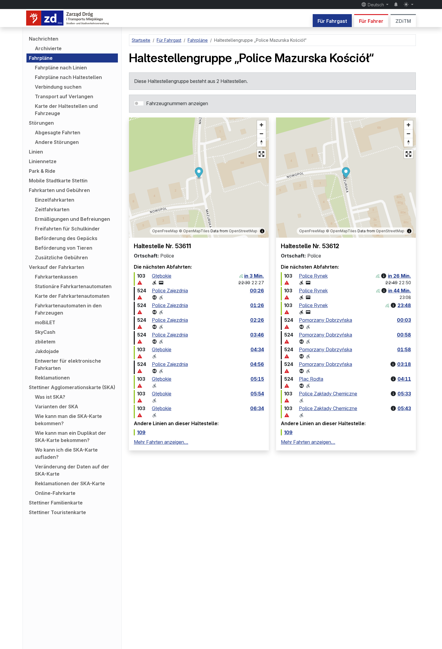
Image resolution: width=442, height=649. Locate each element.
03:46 (257, 335)
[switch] (139, 103)
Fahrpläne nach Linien (61, 68)
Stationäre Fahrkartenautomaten (73, 286)
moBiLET (45, 322)
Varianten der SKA (56, 407)
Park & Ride (42, 171)
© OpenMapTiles (194, 231)
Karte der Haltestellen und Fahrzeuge (66, 109)
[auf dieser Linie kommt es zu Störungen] (140, 282)
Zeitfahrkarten (52, 209)
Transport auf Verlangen (64, 96)
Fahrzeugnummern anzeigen (177, 103)
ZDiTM (403, 21)
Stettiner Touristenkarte (57, 512)
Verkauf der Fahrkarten (56, 267)
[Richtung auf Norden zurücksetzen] (261, 142)
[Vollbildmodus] (261, 154)
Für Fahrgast (332, 21)
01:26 (257, 305)
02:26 (257, 320)
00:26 (257, 291)
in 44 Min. (399, 291)
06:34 (257, 408)
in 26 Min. (399, 276)
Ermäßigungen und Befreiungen (72, 219)
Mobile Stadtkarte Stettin (58, 181)
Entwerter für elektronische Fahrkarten (68, 364)
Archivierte (48, 48)
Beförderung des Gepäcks (66, 238)
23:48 (404, 305)
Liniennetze (43, 161)
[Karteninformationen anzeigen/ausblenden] (262, 231)
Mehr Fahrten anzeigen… (161, 442)
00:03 (404, 320)
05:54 (257, 394)
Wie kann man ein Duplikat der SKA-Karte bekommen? (70, 436)
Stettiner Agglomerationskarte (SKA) (72, 387)
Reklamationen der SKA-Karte (70, 483)
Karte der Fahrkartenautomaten (72, 296)
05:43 (404, 408)
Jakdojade (47, 351)
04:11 (404, 379)
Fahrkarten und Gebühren (59, 190)
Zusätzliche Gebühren (61, 257)
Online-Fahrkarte (55, 493)
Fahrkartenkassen (56, 277)
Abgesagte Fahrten (57, 132)
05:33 (404, 394)
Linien (36, 152)
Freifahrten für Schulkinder (67, 229)
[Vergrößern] (261, 124)
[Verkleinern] (261, 133)
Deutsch (376, 4)
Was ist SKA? (50, 397)
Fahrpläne (41, 58)
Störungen (41, 123)
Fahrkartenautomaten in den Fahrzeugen (68, 309)
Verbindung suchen (58, 87)
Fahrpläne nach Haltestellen (68, 77)
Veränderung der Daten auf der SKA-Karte (72, 470)
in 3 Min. (254, 276)
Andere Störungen (57, 142)
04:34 (257, 349)
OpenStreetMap (243, 231)
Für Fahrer (371, 21)
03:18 (404, 364)
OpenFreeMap (165, 231)
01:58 (404, 349)
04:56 (257, 364)
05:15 (257, 379)
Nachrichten (43, 39)
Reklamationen (52, 378)
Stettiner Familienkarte (56, 503)
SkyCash (45, 332)
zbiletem (45, 342)
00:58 (404, 335)
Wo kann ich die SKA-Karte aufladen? (66, 453)
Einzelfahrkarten (54, 200)
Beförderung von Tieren (63, 248)
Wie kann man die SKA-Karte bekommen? (68, 419)
